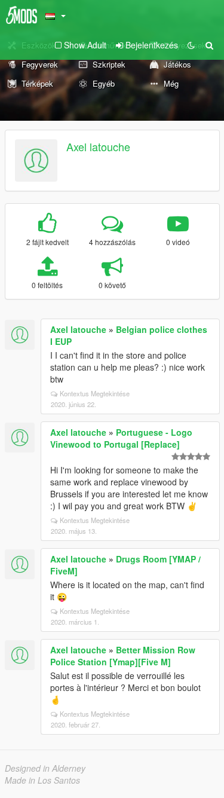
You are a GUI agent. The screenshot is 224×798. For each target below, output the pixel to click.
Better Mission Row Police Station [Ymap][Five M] (122, 656)
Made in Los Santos (42, 780)
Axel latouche (98, 146)
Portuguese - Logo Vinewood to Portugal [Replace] (121, 438)
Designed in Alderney (45, 768)
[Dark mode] (191, 45)
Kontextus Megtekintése (95, 393)
